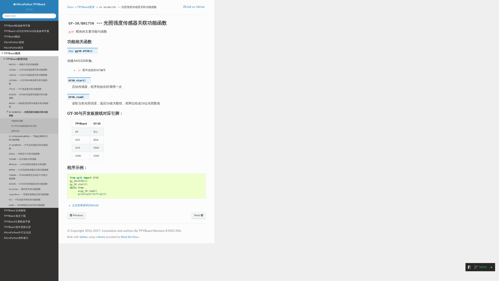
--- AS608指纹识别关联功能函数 (27, 205)
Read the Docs (130, 237)
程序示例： (16, 131)
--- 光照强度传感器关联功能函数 (28, 114)
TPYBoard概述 (12, 37)
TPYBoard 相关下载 (15, 216)
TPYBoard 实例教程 (15, 210)
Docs (70, 7)
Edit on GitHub (195, 7)
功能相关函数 (17, 121)
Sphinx (84, 237)
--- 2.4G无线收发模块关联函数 (27, 164)
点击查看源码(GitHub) (85, 205)
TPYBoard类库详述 (17, 59)
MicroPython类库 (13, 48)
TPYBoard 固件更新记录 (17, 227)
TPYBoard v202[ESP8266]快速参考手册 (26, 31)
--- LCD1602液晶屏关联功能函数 (28, 70)
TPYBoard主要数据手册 (17, 222)
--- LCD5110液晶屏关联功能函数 (28, 75)
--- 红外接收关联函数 (22, 159)
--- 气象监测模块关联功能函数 (28, 138)
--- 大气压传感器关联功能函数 (28, 147)
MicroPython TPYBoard (30, 4)
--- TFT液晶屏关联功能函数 (25, 89)
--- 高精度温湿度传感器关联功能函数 (28, 105)
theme (101, 237)
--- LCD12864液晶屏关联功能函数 (28, 82)
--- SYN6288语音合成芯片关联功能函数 (28, 177)
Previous (77, 215)
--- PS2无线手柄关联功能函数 (25, 200)
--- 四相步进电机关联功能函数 (29, 194)
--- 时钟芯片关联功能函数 (24, 154)
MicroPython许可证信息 (17, 232)
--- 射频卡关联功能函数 (24, 64)
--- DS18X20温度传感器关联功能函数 (28, 96)
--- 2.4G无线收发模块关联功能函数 (29, 170)
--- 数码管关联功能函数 (25, 189)
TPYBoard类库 (12, 53)
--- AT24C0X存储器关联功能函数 (28, 184)
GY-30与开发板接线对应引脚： (24, 126)
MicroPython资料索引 (16, 238)
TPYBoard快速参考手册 (17, 26)
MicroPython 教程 (14, 42)
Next (197, 215)
